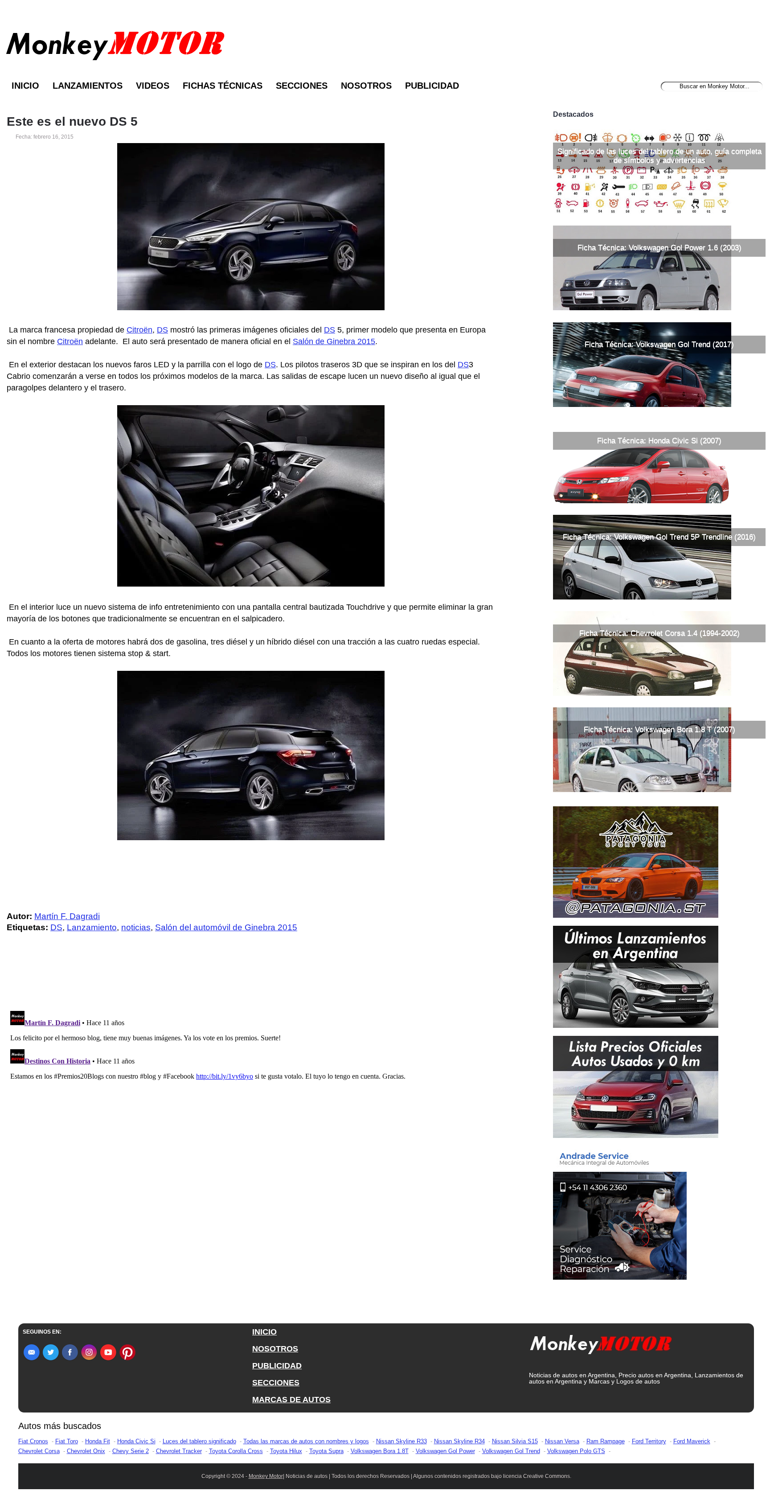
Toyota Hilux (286, 1451)
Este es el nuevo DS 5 (72, 121)
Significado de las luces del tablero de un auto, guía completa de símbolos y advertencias (659, 155)
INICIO (264, 1331)
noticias (136, 927)
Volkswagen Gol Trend (511, 1451)
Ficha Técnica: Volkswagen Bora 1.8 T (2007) (659, 729)
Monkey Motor (266, 1476)
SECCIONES (275, 1382)
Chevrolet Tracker (179, 1451)
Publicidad (432, 85)
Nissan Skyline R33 (401, 1441)
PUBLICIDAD (277, 1365)
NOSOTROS (275, 1348)
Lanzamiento (92, 927)
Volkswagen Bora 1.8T (380, 1451)
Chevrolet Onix (86, 1451)
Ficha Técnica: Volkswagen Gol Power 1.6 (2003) (659, 247)
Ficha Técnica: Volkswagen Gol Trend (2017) (659, 344)
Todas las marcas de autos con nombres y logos (306, 1441)
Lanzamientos (88, 85)
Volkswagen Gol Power (445, 1451)
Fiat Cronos (33, 1441)
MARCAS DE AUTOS (291, 1399)
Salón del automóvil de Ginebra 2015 (226, 927)
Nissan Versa (562, 1441)
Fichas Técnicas (222, 85)
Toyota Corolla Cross (236, 1451)
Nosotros (366, 85)
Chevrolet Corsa (39, 1451)
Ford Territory (649, 1441)
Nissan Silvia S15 (515, 1441)
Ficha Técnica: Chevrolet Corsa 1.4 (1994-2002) (659, 633)
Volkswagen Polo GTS (576, 1451)
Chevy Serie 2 (130, 1451)
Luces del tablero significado (199, 1441)
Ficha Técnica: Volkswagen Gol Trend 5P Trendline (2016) (659, 537)
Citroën (139, 329)
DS (162, 329)
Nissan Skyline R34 (459, 1441)
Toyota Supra (326, 1451)
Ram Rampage (605, 1441)
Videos (152, 85)
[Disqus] (253, 1118)
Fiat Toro (66, 1441)
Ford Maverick (691, 1441)
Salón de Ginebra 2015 (334, 341)
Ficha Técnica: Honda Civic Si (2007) (659, 440)
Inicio (25, 85)
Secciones (302, 85)
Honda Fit (97, 1441)
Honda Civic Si (136, 1441)
